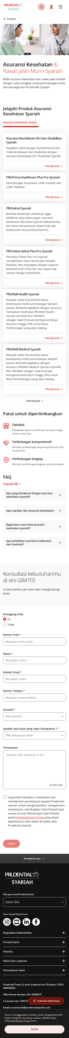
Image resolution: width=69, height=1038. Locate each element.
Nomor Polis (12, 635)
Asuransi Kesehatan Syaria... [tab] (21, 122)
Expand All (10, 484)
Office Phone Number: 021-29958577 (22, 994)
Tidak (10, 624)
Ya (8, 619)
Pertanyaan (10, 747)
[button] (51, 7)
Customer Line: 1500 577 (16, 1001)
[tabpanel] (34, 269)
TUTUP (34, 1029)
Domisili (9, 710)
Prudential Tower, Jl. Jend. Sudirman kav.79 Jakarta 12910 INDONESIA (33, 986)
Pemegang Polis (13, 614)
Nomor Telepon (14, 691)
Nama (8, 653)
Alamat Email (12, 672)
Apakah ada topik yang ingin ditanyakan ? (31, 728)
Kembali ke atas (32, 858)
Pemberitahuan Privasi (29, 817)
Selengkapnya (52, 166)
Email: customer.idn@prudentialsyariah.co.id (26, 1007)
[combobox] (34, 716)
